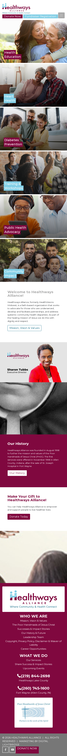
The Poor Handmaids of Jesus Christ (33, 624)
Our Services (33, 660)
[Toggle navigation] (61, 15)
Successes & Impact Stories (33, 628)
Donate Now (12, 16)
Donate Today (19, 516)
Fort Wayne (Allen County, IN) (33, 692)
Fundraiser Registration (40, 16)
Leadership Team (33, 637)
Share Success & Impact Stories (33, 664)
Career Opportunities (33, 648)
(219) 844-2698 (35, 676)
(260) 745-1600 (35, 688)
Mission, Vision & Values (24, 328)
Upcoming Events (33, 668)
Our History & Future (33, 632)
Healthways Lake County (33, 680)
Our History (17, 473)
